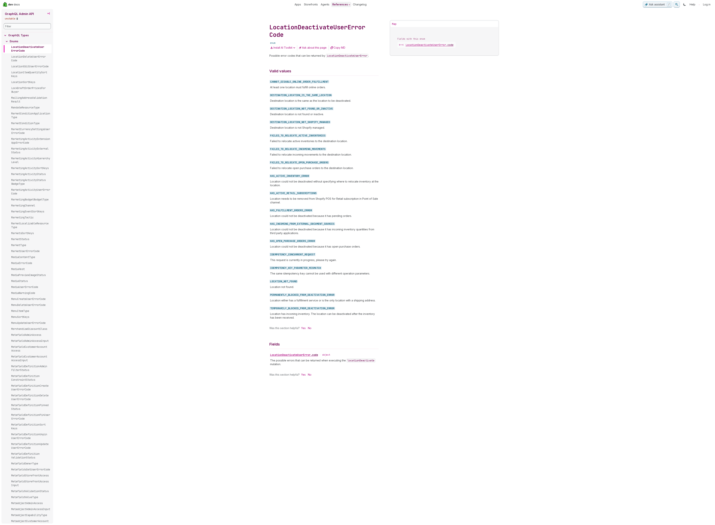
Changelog (360, 4)
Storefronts (311, 4)
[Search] (677, 4)
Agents (325, 4)
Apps (298, 4)
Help (692, 4)
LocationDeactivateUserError (294, 355)
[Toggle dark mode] (685, 4)
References (340, 4)
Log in (707, 4)
